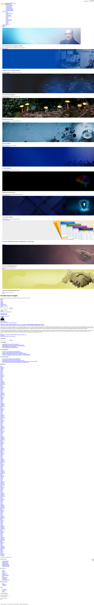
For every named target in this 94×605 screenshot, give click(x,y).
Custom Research (5, 562)
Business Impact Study (5, 566)
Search (11, 340)
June (1, 371)
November (2, 383)
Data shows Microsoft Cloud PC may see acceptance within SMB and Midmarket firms (22, 324)
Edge (3, 576)
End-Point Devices (14, 322)
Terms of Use (4, 590)
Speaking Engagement (5, 565)
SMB (15, 334)
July (1, 372)
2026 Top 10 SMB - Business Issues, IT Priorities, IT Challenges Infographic (14, 353)
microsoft (1, 334)
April (1, 369)
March (1, 368)
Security (3, 573)
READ (3, 268)
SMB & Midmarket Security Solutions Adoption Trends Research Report (13, 345)
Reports (3, 583)
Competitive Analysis (5, 564)
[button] (47, 304)
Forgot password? (9, 311)
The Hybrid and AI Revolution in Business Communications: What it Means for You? (15, 362)
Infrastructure (4, 578)
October (2, 382)
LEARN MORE (5, 48)
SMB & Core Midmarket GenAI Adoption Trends (10, 347)
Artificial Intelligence (5, 575)
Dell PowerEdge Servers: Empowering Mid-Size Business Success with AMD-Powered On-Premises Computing (19, 361)
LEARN (3, 244)
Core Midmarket (11, 334)
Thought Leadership (5, 563)
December (2, 384)
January (2, 374)
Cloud (10, 322)
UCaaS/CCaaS (4, 572)
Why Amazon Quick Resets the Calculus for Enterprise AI (11, 358)
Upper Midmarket (6, 334)
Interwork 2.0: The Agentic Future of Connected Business (11, 351)
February (2, 367)
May (1, 370)
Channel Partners (6, 322)
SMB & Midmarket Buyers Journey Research (9, 346)
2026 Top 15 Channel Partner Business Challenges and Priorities (12, 352)
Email (1, 599)
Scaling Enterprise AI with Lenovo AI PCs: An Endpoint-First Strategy (13, 360)
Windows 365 (24, 334)
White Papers (4, 584)
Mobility (1, 322)
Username (11, 307)
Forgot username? (3, 311)
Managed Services (5, 574)
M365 (20, 334)
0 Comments (2, 335)
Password (11, 308)
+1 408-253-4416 (86, 1)
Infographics (4, 585)
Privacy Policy (4, 589)
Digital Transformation (5, 579)
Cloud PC (17, 334)
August (2, 373)
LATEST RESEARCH (6, 73)
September (2, 393)
